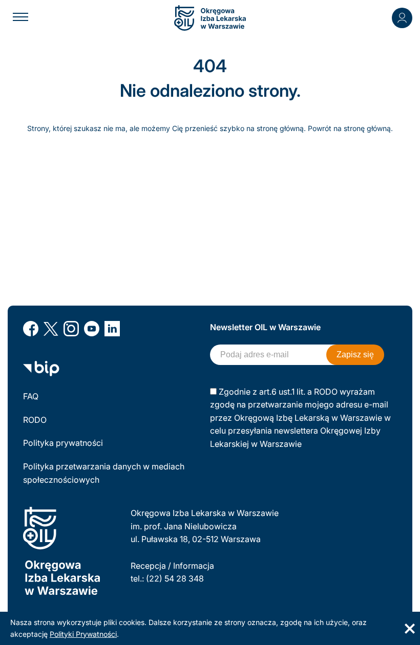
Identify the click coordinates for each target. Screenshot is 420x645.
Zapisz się (355, 354)
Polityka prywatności (63, 443)
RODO (35, 420)
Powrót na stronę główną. (350, 128)
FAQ (30, 396)
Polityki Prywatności (83, 634)
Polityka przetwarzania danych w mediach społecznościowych (103, 473)
